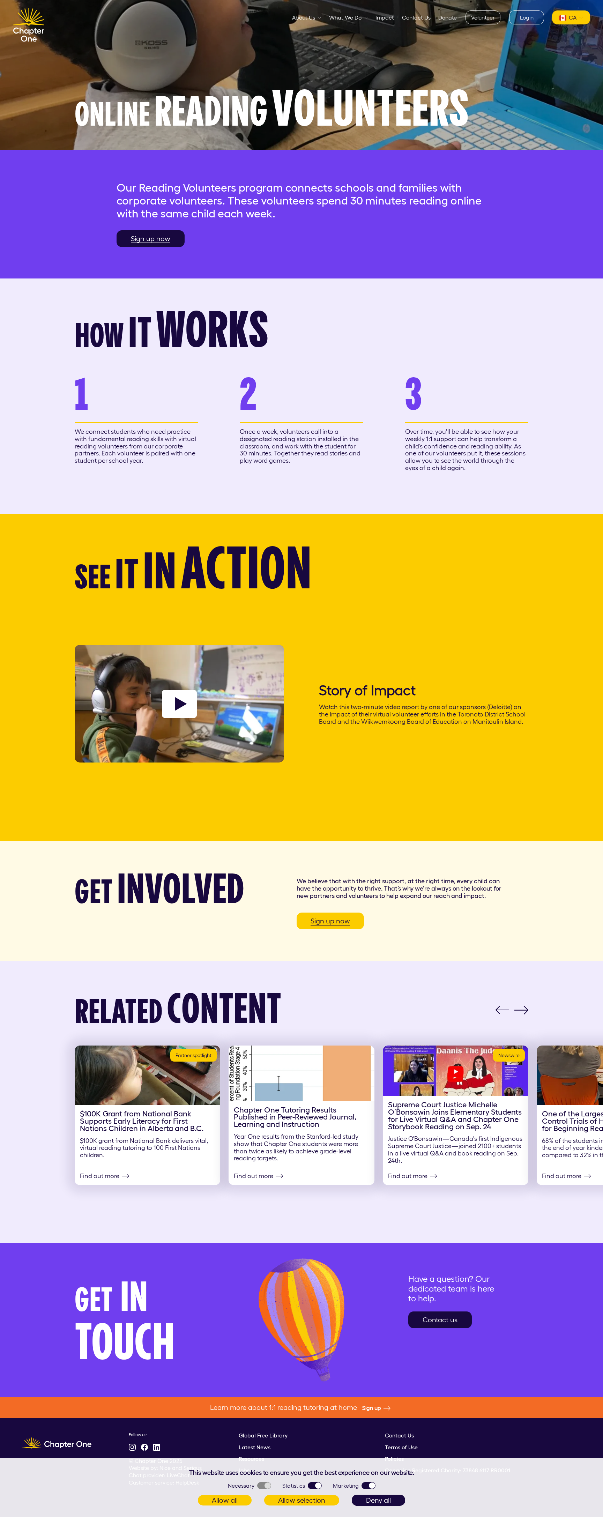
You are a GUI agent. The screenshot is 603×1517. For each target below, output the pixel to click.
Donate (447, 17)
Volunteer (483, 17)
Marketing (346, 1485)
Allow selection (301, 1500)
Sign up (371, 1408)
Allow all (225, 1500)
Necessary (241, 1485)
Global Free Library (263, 1435)
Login (527, 17)
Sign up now (150, 239)
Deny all (378, 1500)
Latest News (254, 1447)
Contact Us (416, 17)
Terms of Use (401, 1447)
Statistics (293, 1485)
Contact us (440, 1320)
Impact (384, 17)
